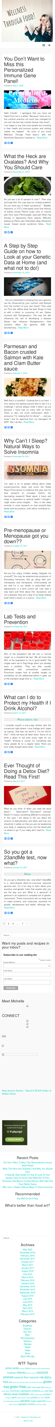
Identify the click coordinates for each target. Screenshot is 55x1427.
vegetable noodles (26, 1404)
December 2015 (27, 1286)
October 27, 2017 (20, 545)
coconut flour (21, 1377)
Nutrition (28, 1340)
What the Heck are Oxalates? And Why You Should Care (26, 161)
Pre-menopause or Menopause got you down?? (26, 535)
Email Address (26, 962)
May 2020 (27, 1249)
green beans (6, 1391)
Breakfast (27, 1325)
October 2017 (27, 1261)
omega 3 (47, 1394)
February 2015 (27, 1314)
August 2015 (28, 1295)
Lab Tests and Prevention (20, 618)
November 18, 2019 (21, 272)
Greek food (48, 1387)
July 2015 (27, 1298)
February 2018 (27, 1255)
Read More (42, 137)
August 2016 (28, 1270)
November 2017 (27, 1258)
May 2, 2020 (18, 85)
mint (32, 1394)
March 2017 (27, 1264)
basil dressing (46, 1368)
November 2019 (27, 1252)
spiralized (17, 1401)
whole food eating (40, 1404)
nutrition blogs (38, 1394)
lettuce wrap (10, 1394)
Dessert (27, 1328)
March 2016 (27, 1277)
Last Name (7, 979)
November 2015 (27, 1289)
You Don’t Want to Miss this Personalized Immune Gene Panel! (24, 69)
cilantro (21, 1372)
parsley (34, 1397)
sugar (33, 1400)
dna (10, 1381)
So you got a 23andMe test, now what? (25, 857)
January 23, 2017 (20, 867)
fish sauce (40, 1382)
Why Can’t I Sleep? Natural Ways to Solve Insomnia (25, 446)
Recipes (27, 1344)
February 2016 (27, 1280)
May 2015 (27, 1304)
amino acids (12, 1368)
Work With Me (27, 1356)
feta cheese (32, 1382)
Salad (27, 1347)
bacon (28, 1368)
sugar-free (41, 1400)
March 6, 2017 (19, 781)
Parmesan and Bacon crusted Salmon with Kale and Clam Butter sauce (23, 357)
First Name (7, 971)
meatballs (23, 1394)
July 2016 (27, 1274)
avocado (22, 1368)
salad (47, 1397)
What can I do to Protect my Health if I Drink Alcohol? (27, 702)
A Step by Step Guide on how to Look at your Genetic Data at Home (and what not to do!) (27, 256)
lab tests (49, 1390)
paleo (14, 1397)
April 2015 (27, 1307)
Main (27, 1334)
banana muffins (36, 1368)
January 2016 (27, 1283)
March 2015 (27, 1311)
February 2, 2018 (20, 373)
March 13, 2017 (19, 712)
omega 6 (8, 1398)
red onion (41, 1398)
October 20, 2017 (20, 626)
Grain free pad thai (35, 1387)
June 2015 (27, 1301)
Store (27, 1353)
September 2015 (27, 1292)
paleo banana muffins (23, 1398)
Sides (27, 1350)
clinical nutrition (31, 1373)
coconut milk (37, 1377)
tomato (15, 1404)
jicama (43, 1391)
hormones (14, 1390)
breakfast (11, 1372)
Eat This (27, 1331)
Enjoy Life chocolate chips (20, 1382)
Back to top (28, 1420)
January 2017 (27, 1267)
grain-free (18, 1386)
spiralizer (25, 1401)
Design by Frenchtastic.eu (31, 1417)
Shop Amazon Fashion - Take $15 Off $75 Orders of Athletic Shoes (26, 1092)
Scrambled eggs (8, 1401)
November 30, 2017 (21, 456)
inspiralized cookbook (30, 1390)
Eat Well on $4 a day (27, 1198)
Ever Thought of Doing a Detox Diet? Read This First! (26, 770)
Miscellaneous (27, 1337)
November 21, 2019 (21, 171)
